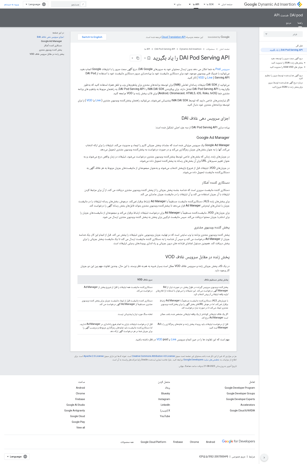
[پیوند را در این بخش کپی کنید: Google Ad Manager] (192, 138)
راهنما (300, 22)
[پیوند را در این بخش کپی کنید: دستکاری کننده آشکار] (198, 183)
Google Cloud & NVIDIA (242, 410)
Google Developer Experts (240, 399)
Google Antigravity (74, 410)
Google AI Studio (75, 404)
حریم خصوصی (239, 456)
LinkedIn (165, 404)
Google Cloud (77, 416)
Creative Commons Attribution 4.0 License (153, 356)
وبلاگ (167, 387)
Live (209, 77)
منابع (179, 4)
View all (80, 427)
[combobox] (69, 4)
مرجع (288, 22)
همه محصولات (127, 442)
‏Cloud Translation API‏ (173, 37)
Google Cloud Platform (153, 442)
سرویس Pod (222, 69)
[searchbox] (283, 34)
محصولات (210, 49)
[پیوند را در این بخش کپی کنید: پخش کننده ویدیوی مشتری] (190, 227)
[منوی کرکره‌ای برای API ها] (188, 4)
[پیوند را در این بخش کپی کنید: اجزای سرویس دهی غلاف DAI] (178, 118)
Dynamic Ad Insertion (277, 4)
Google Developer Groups (241, 393)
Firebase (80, 399)
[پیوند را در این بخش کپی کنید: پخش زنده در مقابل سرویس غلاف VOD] (161, 257)
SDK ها (210, 4)
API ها (196, 4)
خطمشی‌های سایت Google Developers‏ (201, 359)
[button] (284, 63)
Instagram (164, 399)
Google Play (78, 421)
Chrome (80, 393)
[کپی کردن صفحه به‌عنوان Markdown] (138, 58)
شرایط (252, 456)
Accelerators (248, 404)
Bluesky (165, 393)
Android (80, 387)
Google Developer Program (240, 387)
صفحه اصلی (226, 4)
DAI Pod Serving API (165, 49)
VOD (201, 77)
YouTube (165, 416)
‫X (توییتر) (165, 410)
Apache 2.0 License (94, 356)
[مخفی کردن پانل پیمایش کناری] (264, 457)
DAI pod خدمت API (288, 15)
